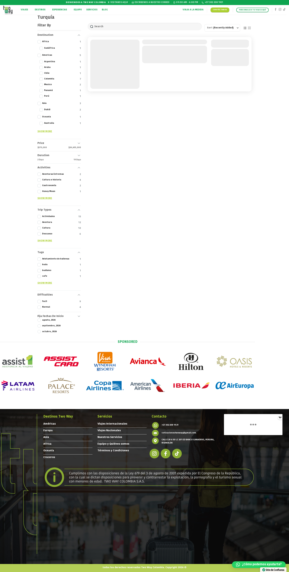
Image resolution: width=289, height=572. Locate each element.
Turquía (201, 55)
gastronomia (161, 48)
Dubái (157, 55)
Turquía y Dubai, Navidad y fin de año (172, 42)
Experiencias (59, 10)
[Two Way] (9, 10)
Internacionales (184, 55)
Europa (167, 55)
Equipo (78, 10)
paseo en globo (180, 48)
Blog (105, 10)
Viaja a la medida (193, 10)
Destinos (40, 10)
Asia (149, 55)
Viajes (24, 10)
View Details (230, 52)
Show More (44, 131)
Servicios (92, 10)
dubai (147, 48)
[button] (259, 564)
